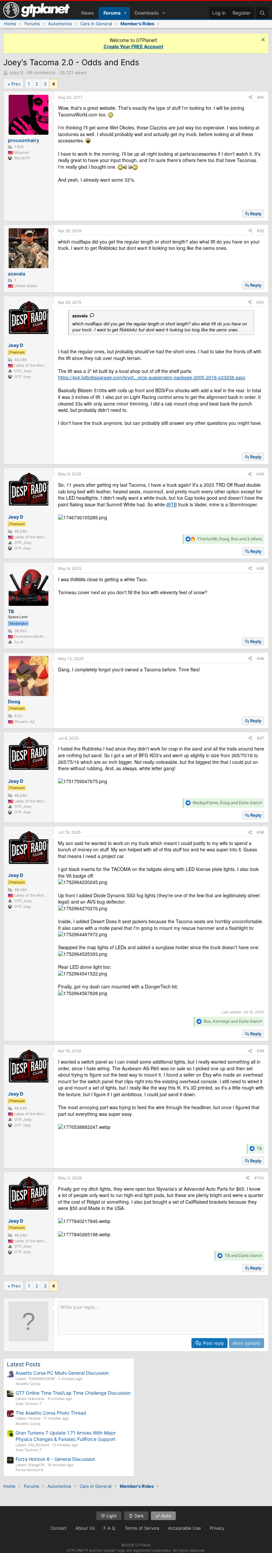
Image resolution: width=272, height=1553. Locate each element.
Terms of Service (142, 1528)
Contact (58, 1528)
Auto (165, 1515)
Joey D (16, 72)
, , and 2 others (229, 538)
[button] (125, 13)
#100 (259, 1177)
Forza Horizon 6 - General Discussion (55, 1459)
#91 (260, 97)
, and (227, 802)
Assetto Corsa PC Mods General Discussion (62, 1373)
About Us (85, 1528)
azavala (80, 315)
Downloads (147, 13)
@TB (171, 504)
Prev (16, 83)
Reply (255, 213)
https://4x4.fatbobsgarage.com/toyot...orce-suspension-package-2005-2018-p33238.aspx (151, 377)
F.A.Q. (109, 1528)
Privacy (217, 1528)
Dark (138, 1515)
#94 (260, 473)
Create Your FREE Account (133, 46)
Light (111, 1515)
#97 (260, 738)
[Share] (250, 97)
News (87, 13)
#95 (260, 568)
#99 (260, 1050)
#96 (260, 658)
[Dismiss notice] (262, 40)
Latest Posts (23, 1364)
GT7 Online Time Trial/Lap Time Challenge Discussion (73, 1393)
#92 (260, 230)
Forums (112, 13)
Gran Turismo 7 (28, 1403)
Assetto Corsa (28, 1383)
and (243, 1255)
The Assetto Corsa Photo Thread (51, 1413)
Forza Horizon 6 (29, 1469)
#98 (260, 832)
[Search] (262, 13)
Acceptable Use (184, 1528)
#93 (260, 302)
